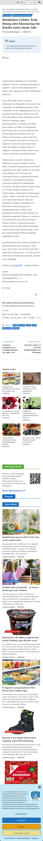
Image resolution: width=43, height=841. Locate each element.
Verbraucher (19, 531)
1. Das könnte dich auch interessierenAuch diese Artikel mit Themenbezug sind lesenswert (20, 47)
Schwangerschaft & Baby (15, 9)
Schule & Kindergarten (13, 581)
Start (4, 9)
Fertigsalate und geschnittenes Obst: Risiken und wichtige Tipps (11, 389)
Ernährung (7, 15)
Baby (14, 325)
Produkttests (9, 531)
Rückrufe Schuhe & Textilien (14, 732)
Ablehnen (21, 827)
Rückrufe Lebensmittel (13, 631)
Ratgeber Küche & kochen (23, 679)
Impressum (35, 838)
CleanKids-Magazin (13, 32)
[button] (39, 787)
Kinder (34, 325)
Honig (28, 325)
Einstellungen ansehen (22, 833)
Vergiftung (16, 328)
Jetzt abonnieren (12, 490)
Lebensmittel (7, 328)
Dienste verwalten (21, 814)
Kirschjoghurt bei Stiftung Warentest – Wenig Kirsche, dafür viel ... (11, 413)
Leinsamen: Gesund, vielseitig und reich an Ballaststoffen (30, 389)
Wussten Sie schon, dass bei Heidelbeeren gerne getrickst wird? (32, 440)
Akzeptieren (21, 820)
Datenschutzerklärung (23, 838)
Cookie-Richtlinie (10, 838)
